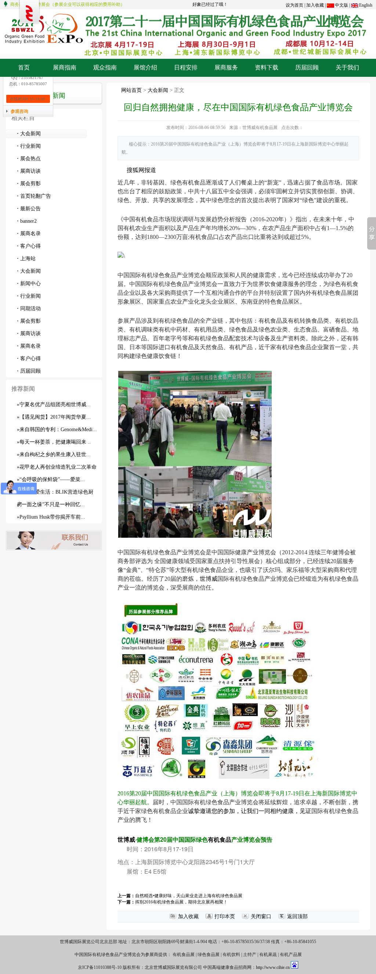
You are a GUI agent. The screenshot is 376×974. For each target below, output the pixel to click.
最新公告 (29, 208)
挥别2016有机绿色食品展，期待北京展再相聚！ (181, 902)
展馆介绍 (145, 67)
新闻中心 (29, 283)
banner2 (27, 221)
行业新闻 (29, 146)
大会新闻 (29, 133)
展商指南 (64, 67)
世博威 (208, 579)
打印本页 (224, 916)
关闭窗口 (261, 916)
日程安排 (186, 67)
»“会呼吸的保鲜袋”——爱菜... (51, 479)
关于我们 (347, 67)
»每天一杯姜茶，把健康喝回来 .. (54, 442)
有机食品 (219, 839)
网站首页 (131, 90)
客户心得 (29, 246)
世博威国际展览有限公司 (29, 12)
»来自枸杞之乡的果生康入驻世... (54, 454)
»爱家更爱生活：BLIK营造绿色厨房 (55, 493)
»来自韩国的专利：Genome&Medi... (57, 429)
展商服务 (226, 67)
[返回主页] (188, 11)
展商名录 (29, 233)
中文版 (341, 5)
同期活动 (29, 308)
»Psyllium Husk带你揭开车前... (51, 517)
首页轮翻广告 (34, 196)
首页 (24, 67)
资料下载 (266, 67)
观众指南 (105, 67)
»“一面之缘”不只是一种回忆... (51, 504)
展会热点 (29, 158)
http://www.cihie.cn (273, 967)
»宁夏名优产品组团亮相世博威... (54, 404)
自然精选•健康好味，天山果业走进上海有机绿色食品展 (188, 895)
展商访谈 (29, 171)
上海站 (26, 258)
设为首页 (294, 5)
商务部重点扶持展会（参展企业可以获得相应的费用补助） (67, 4)
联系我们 (54, 540)
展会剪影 (29, 183)
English (365, 5)
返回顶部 (297, 916)
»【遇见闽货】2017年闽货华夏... (54, 417)
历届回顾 (307, 67)
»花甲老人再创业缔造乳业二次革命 (57, 467)
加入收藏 (315, 5)
